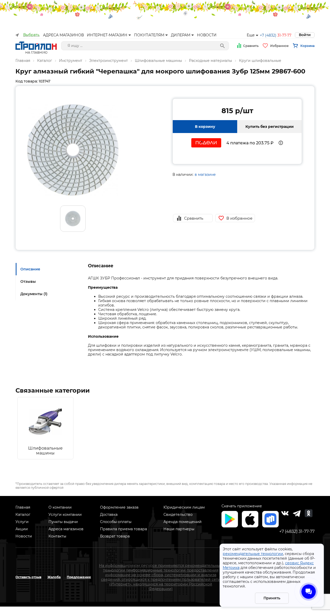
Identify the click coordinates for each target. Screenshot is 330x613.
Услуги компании (65, 514)
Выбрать (31, 35)
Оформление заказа (119, 507)
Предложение (79, 577)
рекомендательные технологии (253, 553)
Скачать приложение (241, 506)
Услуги (22, 521)
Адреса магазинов (66, 529)
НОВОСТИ (207, 35)
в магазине (205, 174)
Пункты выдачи (63, 521)
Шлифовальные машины (158, 60)
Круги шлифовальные (260, 60)
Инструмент (70, 60)
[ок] (308, 513)
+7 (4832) (275, 35)
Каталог (44, 60)
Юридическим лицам (184, 507)
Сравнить (251, 46)
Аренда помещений (182, 521)
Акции (21, 529)
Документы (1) (33, 294)
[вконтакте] (285, 513)
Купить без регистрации (269, 126)
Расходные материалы (210, 60)
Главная (22, 60)
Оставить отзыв (28, 577)
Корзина (307, 46)
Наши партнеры (178, 529)
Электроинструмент (108, 60)
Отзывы (28, 281)
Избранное (279, 46)
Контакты (57, 536)
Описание (30, 269)
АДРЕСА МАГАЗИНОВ (63, 35)
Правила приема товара (123, 529)
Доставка (109, 514)
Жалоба (54, 577)
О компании (60, 507)
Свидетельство (178, 514)
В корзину (205, 126)
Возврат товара (115, 536)
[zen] (297, 513)
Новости (23, 536)
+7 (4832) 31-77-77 (297, 531)
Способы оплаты (115, 521)
